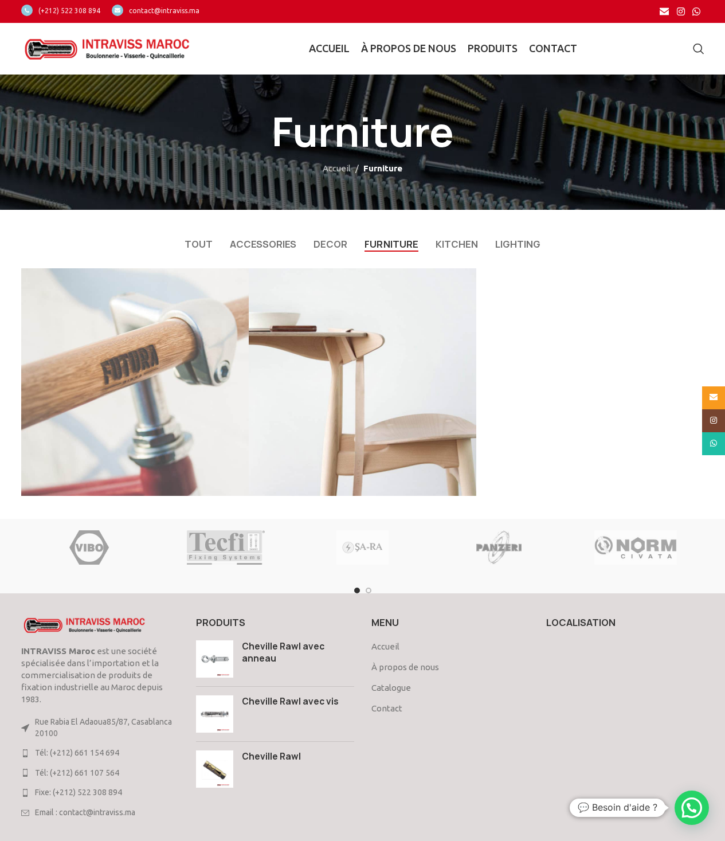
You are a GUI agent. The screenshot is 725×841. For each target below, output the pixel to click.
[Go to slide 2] (368, 590)
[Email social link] (664, 11)
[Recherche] (698, 48)
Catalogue (391, 688)
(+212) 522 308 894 (69, 10)
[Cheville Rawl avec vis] (214, 714)
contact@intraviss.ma (164, 10)
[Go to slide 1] (357, 590)
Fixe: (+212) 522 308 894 (78, 792)
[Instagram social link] (680, 11)
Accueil (337, 168)
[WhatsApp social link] (696, 11)
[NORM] (635, 547)
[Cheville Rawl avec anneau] (214, 659)
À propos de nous (405, 667)
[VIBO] (89, 547)
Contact (386, 708)
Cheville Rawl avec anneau (283, 652)
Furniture (382, 168)
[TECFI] (226, 547)
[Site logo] (107, 48)
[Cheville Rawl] (214, 769)
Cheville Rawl (271, 756)
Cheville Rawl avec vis (290, 701)
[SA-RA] (362, 547)
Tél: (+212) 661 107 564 (77, 772)
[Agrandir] (234, 281)
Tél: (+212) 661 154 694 (77, 752)
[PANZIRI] (499, 547)
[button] (692, 808)
